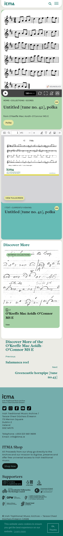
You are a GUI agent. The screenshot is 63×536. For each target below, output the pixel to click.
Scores (30, 100)
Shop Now (10, 466)
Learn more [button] (20, 531)
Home (6, 100)
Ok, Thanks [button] (53, 528)
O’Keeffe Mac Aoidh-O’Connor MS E (24, 347)
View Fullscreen (14, 198)
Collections (17, 100)
